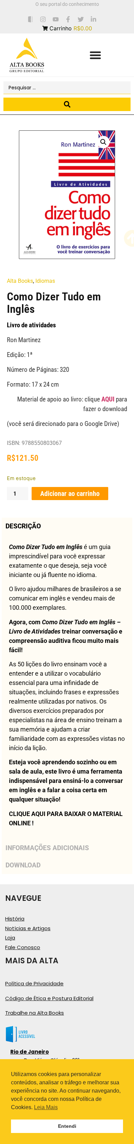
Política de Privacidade (34, 983)
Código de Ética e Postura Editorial (49, 998)
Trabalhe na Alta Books (34, 1012)
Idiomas (45, 281)
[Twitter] (81, 19)
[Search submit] (67, 104)
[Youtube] (55, 19)
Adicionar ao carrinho (70, 493)
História (14, 918)
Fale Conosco (22, 947)
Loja (10, 937)
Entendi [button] (67, 1126)
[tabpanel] (67, 687)
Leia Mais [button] (46, 1107)
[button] (95, 55)
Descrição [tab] (23, 526)
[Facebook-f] (68, 19)
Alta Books (20, 281)
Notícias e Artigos (28, 928)
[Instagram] (43, 19)
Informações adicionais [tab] (47, 848)
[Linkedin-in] (94, 19)
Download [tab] (23, 865)
